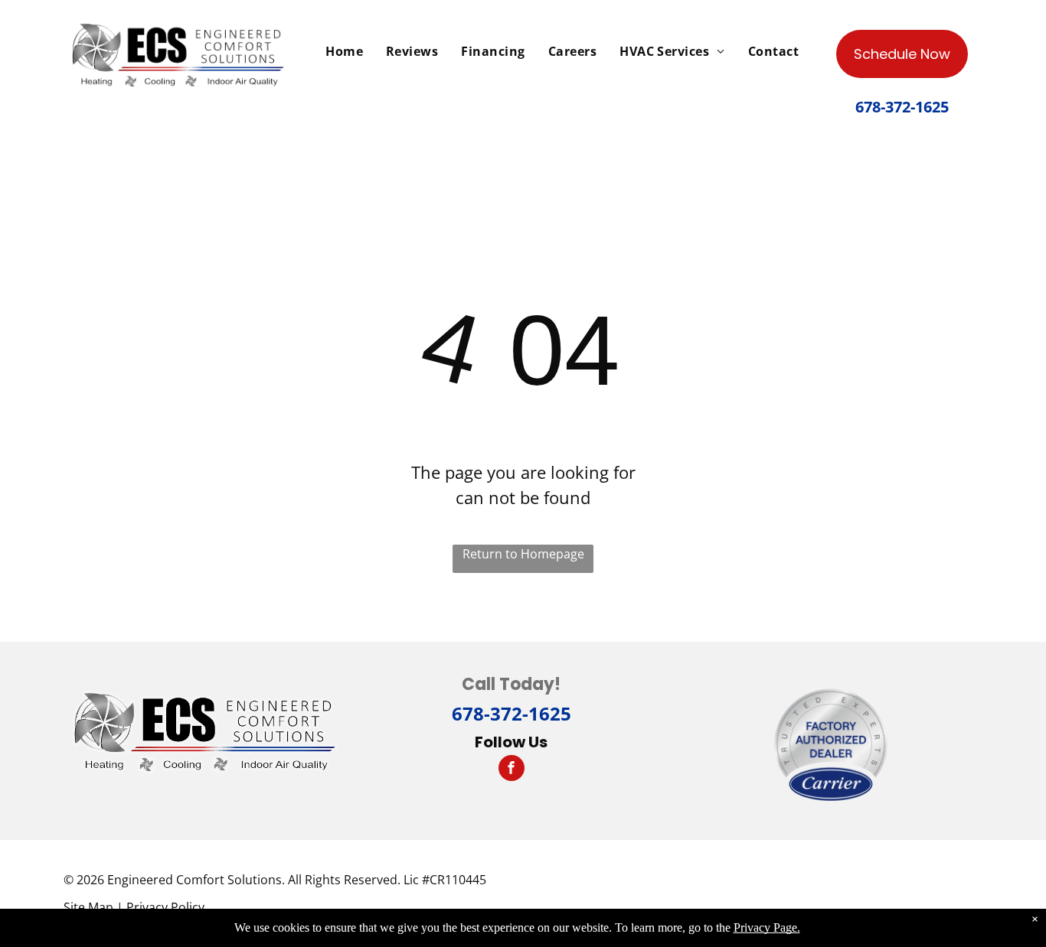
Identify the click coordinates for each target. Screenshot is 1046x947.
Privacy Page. (767, 927)
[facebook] (511, 770)
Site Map (88, 907)
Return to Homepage (523, 553)
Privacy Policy (165, 907)
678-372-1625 (511, 713)
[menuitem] (344, 51)
